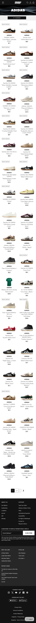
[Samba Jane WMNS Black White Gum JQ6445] (27, 167)
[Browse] (3, 2)
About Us (4, 502)
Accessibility (22, 516)
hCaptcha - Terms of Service (18, 620)
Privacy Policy (18, 607)
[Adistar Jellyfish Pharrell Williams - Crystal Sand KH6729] (9, 237)
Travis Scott (21, 555)
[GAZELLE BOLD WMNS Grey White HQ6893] (27, 442)
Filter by (17, 18)
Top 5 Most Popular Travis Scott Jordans (9, 578)
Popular (21, 550)
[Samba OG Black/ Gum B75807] (9, 373)
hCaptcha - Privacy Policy (18, 617)
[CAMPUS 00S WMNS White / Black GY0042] (27, 419)
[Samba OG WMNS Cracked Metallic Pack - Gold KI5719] (9, 121)
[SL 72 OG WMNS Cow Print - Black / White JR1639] (27, 281)
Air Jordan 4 (21, 558)
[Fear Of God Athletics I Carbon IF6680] (9, 260)
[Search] (27, 2)
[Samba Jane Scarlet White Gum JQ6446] (9, 327)
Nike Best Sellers (5, 558)
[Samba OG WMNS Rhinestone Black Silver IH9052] (27, 75)
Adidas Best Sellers (6, 561)
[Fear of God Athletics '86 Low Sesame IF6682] (9, 304)
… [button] (20, 491)
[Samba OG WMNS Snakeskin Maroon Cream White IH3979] (27, 121)
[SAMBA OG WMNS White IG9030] (9, 191)
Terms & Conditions (18, 610)
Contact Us (21, 521)
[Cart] (33, 2)
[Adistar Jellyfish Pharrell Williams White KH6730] (27, 98)
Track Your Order (23, 505)
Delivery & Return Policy (25, 508)
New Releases (22, 553)
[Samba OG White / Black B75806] (27, 237)
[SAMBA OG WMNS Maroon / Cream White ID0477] (9, 98)
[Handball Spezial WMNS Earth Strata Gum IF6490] (9, 52)
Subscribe (28, 533)
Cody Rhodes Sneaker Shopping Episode (9, 574)
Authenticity (4, 508)
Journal (3, 513)
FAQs (20, 510)
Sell (2, 516)
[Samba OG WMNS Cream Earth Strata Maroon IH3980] (27, 373)
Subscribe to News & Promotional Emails (15, 529)
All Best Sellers (5, 553)
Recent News (5, 566)
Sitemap (3, 518)
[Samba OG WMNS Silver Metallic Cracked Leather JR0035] (9, 75)
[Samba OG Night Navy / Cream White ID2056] (9, 350)
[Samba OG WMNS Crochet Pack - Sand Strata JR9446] (9, 419)
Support (21, 502)
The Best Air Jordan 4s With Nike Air (9, 569)
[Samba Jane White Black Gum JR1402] (27, 29)
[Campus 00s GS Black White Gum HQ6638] (27, 350)
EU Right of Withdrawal (24, 518)
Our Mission (4, 505)
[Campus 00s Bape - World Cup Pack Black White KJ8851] (9, 442)
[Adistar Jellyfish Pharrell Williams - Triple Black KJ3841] (9, 465)
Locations (3, 510)
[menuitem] (13, 491)
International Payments (24, 513)
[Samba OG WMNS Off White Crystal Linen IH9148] (9, 214)
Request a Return (23, 524)
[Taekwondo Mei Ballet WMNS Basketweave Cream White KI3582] (9, 167)
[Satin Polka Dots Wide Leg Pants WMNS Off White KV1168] (27, 304)
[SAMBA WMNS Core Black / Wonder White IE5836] (9, 29)
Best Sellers (5, 550)
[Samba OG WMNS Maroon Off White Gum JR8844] (27, 214)
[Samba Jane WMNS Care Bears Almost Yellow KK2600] (27, 191)
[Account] (30, 2)
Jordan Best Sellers (6, 555)
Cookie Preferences (18, 613)
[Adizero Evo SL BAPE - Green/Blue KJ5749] (27, 396)
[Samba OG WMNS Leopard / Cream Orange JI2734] (27, 52)
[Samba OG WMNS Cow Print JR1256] (27, 260)
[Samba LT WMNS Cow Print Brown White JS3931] (9, 396)
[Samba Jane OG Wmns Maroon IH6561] (9, 144)
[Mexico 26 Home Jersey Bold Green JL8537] (9, 281)
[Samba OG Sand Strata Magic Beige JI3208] (27, 144)
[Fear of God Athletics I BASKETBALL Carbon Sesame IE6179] (27, 327)
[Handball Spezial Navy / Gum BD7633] (27, 465)
